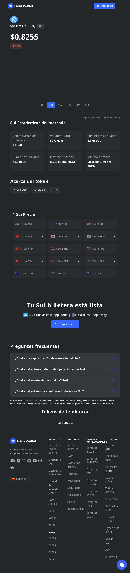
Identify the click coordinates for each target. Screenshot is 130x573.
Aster (108, 549)
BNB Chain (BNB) (111, 457)
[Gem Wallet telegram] (18, 461)
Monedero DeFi (54, 461)
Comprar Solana (91, 493)
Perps (51, 524)
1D (51, 105)
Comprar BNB (91, 471)
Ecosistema (74, 495)
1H (42, 105)
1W (60, 105)
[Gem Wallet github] (29, 461)
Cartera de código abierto (54, 448)
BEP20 (52, 552)
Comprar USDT (91, 514)
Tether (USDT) (109, 490)
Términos (73, 474)
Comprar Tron (91, 504)
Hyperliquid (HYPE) (112, 529)
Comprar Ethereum (92, 482)
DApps (52, 517)
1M (69, 105)
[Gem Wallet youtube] (34, 461)
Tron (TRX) (111, 499)
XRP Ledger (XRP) (112, 508)
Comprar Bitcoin (91, 449)
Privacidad (73, 481)
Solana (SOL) (109, 479)
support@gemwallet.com (24, 453)
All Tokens (111, 556)
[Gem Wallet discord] (12, 461)
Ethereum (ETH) (111, 468)
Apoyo (71, 502)
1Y (78, 105)
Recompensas (74, 509)
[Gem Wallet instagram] (40, 461)
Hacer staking (52, 501)
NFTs (51, 510)
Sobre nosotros (72, 447)
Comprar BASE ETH (92, 460)
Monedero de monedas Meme (54, 487)
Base (51, 559)
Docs (70, 456)
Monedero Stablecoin (54, 472)
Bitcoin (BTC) (109, 447)
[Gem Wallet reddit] (12, 468)
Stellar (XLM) (109, 540)
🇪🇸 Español (19, 478)
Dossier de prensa (73, 464)
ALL (87, 105)
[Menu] (120, 5)
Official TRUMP (109, 519)
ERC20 (52, 538)
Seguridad (73, 488)
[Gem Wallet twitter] (24, 461)
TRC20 (52, 545)
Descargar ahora (104, 5)
